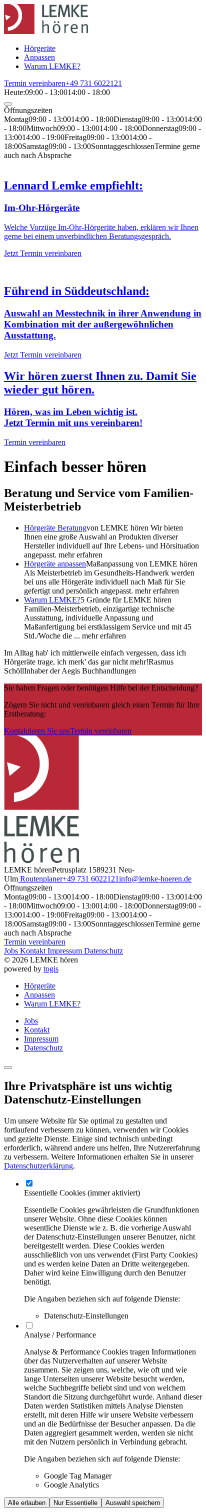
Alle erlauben (27, 1502)
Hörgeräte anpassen (55, 564)
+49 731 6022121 (90, 878)
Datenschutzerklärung (38, 1166)
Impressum (66, 950)
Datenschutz (103, 950)
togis (51, 968)
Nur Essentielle (76, 1502)
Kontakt (34, 950)
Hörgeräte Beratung (55, 528)
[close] (8, 104)
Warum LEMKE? (52, 600)
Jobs (12, 950)
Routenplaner (40, 878)
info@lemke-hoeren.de (155, 878)
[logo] (46, 31)
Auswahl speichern (133, 1502)
